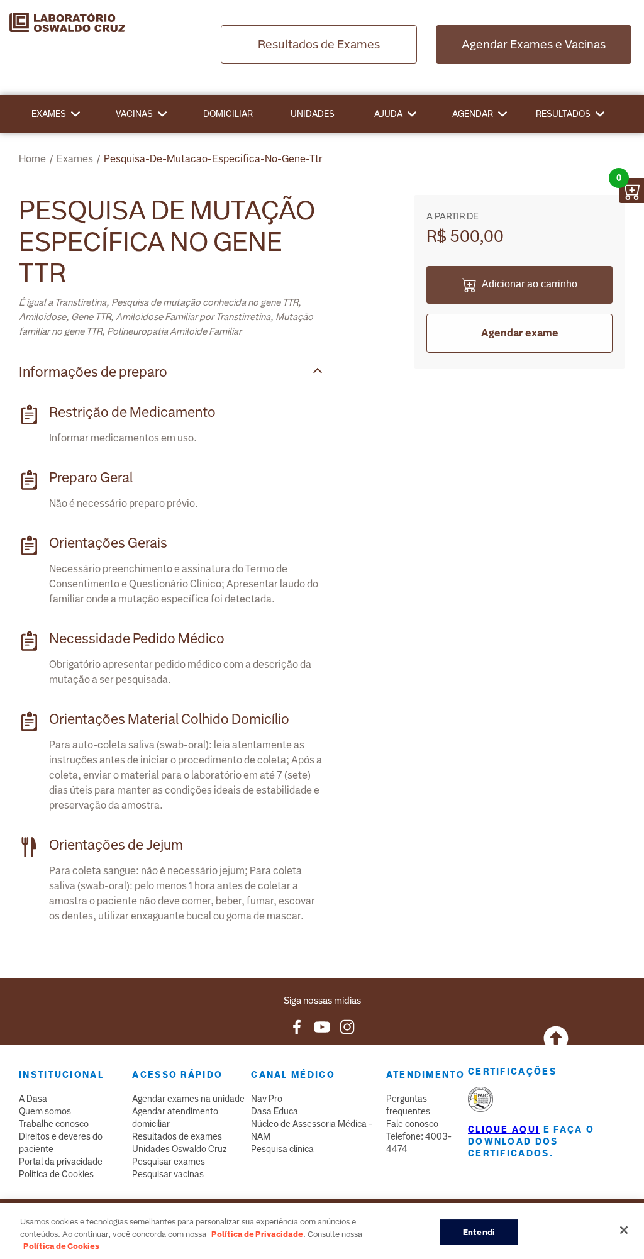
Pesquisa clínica (282, 1149)
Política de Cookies (56, 1174)
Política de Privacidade (257, 1234)
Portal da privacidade (61, 1161)
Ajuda (388, 114)
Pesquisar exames (168, 1161)
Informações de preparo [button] (93, 372)
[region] (322, 1231)
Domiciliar (228, 114)
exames (75, 159)
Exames (48, 114)
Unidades (313, 114)
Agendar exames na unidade (188, 1099)
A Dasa (33, 1099)
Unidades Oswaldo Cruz (179, 1149)
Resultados (563, 114)
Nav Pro (266, 1099)
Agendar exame (519, 333)
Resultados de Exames (319, 44)
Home (32, 159)
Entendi (479, 1231)
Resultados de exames (177, 1136)
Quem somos (45, 1111)
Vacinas (134, 114)
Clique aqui (504, 1129)
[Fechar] (624, 1230)
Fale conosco (412, 1124)
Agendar (472, 114)
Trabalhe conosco (54, 1124)
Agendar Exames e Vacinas (534, 44)
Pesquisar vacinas (168, 1174)
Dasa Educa (274, 1111)
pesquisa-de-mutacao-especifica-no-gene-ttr (213, 159)
